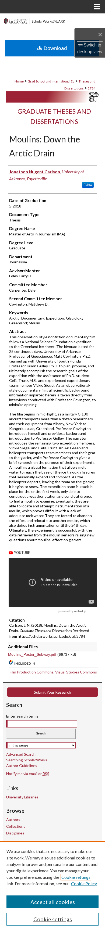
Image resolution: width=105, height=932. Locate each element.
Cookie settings (75, 877)
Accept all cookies (52, 902)
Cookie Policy (84, 883)
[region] (52, 886)
